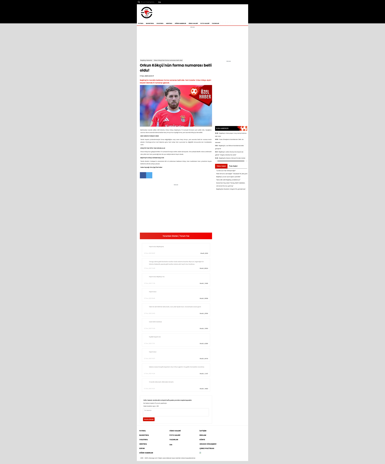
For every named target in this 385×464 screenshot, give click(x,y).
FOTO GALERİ (204, 23)
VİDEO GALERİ (193, 23)
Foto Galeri (233, 166)
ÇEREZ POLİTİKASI (207, 448)
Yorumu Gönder (149, 419)
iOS (170, 445)
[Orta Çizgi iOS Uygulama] (231, 22)
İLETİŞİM (203, 431)
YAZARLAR (215, 23)
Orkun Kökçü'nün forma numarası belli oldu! (168, 60)
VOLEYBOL (160, 23)
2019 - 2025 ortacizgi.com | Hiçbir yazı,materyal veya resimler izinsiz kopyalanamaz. (168, 458)
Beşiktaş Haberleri (146, 60)
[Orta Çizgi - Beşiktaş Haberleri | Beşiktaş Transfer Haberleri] (145, 18)
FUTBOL (140, 23)
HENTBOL (169, 23)
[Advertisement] (192, 43)
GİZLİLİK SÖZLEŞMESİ (208, 444)
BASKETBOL (150, 23)
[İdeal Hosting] (200, 453)
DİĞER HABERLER (180, 23)
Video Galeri (221, 166)
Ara (159, 2)
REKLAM (203, 435)
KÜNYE (202, 439)
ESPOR (142, 448)
